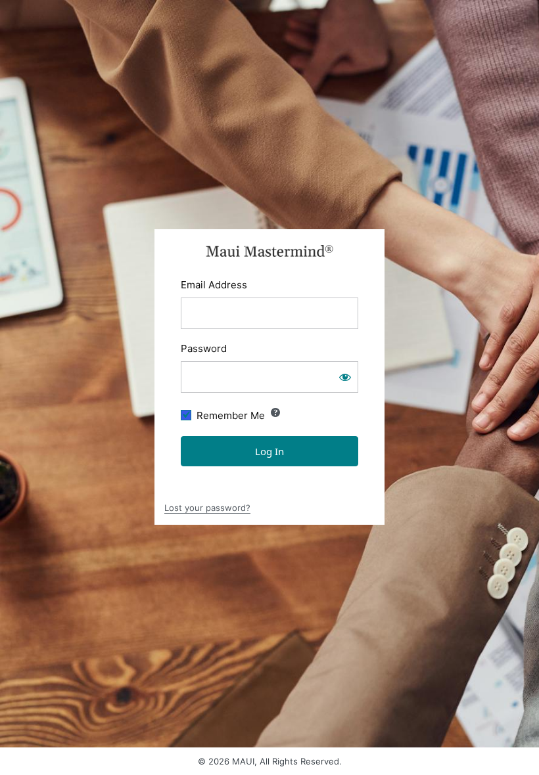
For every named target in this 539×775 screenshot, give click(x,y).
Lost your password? (207, 507)
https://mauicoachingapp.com (270, 251)
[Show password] (345, 377)
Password (204, 348)
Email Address (214, 284)
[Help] (275, 412)
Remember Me (231, 415)
